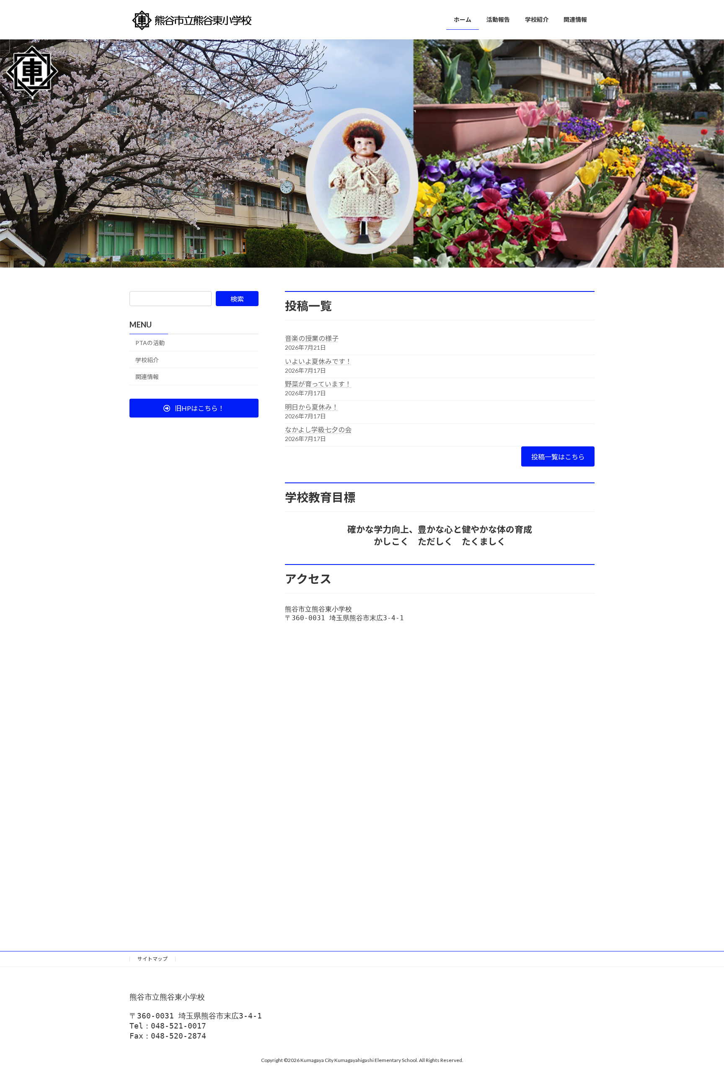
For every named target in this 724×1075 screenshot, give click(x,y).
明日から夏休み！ (312, 407)
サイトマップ (152, 959)
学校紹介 (147, 359)
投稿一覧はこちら (558, 457)
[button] (194, 408)
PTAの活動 (150, 342)
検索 (237, 299)
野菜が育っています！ (318, 384)
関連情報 (147, 376)
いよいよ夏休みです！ (318, 361)
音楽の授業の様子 (312, 338)
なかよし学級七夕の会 (318, 429)
